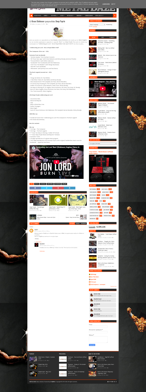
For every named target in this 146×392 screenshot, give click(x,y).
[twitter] (110, 381)
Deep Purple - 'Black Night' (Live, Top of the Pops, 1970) (77, 207)
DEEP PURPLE (50, 183)
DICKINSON (57, 183)
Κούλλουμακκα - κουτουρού (98, 284)
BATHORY (106, 212)
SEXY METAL (53, 15)
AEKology (93, 274)
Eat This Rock (95, 277)
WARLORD (92, 201)
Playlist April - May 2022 (44, 371)
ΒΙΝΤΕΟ (36, 183)
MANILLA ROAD (93, 206)
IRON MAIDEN (93, 192)
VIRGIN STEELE (107, 215)
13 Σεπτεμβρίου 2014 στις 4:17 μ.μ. (47, 245)
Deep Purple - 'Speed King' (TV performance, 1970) (57, 207)
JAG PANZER (106, 209)
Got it (113, 4)
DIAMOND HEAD (105, 198)
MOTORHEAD (93, 189)
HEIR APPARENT (106, 206)
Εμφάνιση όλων (114, 286)
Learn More (106, 4)
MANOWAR (79, 15)
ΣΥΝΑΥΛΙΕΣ (42, 183)
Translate (94, 26)
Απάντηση (36, 238)
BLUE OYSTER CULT (94, 215)
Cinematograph (89, 15)
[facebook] (108, 381)
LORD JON (64, 183)
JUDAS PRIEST (105, 192)
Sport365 (93, 279)
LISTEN (61, 15)
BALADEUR (42, 244)
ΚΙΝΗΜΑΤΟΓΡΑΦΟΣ (94, 212)
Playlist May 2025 (43, 364)
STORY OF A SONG (94, 209)
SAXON (103, 195)
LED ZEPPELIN (93, 203)
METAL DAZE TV (98, 15)
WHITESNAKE (93, 195)
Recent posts (37, 15)
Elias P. (36, 229)
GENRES (45, 15)
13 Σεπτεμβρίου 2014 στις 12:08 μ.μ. (43, 231)
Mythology (70, 15)
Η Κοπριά (93, 282)
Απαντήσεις (38, 241)
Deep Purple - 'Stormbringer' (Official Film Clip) (36, 207)
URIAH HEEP (104, 203)
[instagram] (116, 381)
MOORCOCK (92, 218)
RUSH (101, 201)
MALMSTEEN (93, 198)
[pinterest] (114, 381)
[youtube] (112, 381)
